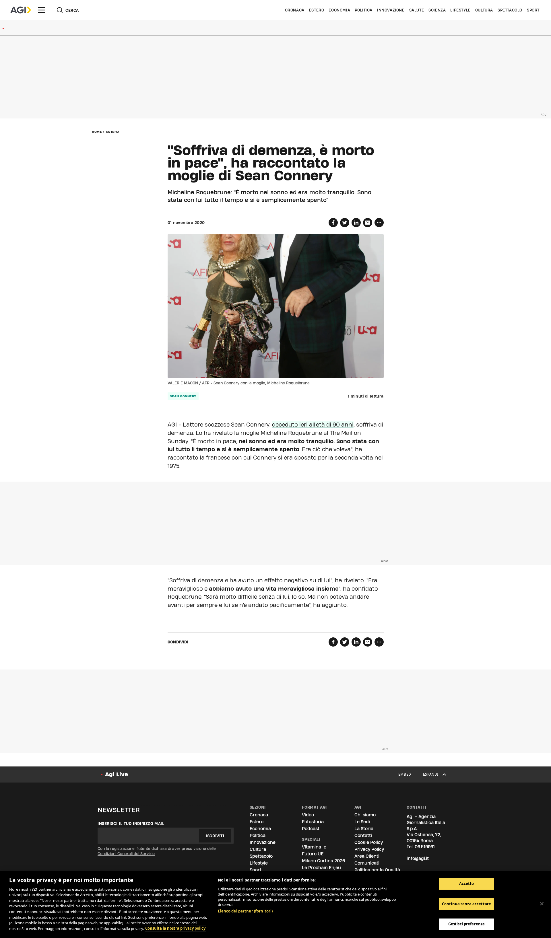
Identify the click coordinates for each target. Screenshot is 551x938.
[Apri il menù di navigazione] (41, 10)
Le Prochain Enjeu (321, 867)
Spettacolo (510, 10)
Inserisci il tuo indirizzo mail (131, 823)
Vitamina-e (314, 847)
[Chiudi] (542, 903)
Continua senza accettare (466, 903)
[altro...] (379, 222)
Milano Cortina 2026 (323, 860)
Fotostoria (313, 821)
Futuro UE (312, 854)
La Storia (363, 828)
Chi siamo (365, 815)
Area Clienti (366, 856)
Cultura (484, 10)
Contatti (363, 835)
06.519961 (425, 846)
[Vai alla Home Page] (20, 10)
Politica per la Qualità (377, 870)
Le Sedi (362, 821)
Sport (533, 10)
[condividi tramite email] (367, 222)
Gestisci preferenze (466, 924)
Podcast (310, 828)
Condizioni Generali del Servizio (126, 853)
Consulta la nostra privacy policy (175, 928)
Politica (363, 10)
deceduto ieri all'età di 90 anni (313, 424)
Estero (316, 10)
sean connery (183, 396)
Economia (339, 10)
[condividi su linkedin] (356, 222)
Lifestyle (460, 10)
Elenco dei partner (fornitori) (245, 911)
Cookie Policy (368, 842)
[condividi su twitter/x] (344, 222)
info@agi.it (418, 858)
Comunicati (366, 863)
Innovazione (391, 10)
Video (308, 815)
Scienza (437, 10)
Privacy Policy (369, 849)
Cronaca (294, 10)
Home (97, 132)
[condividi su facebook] (333, 222)
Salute (416, 10)
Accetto (466, 883)
